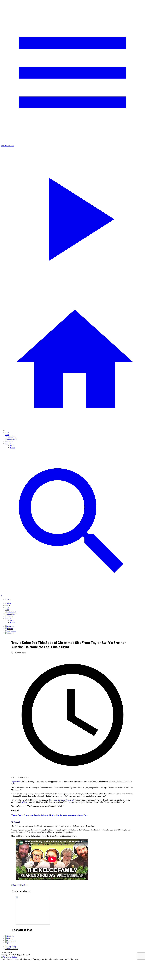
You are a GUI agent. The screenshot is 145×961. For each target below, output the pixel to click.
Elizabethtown (11, 439)
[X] (9, 629)
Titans (12, 447)
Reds (12, 445)
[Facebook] (9, 626)
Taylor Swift (16, 781)
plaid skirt (24, 802)
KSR (7, 432)
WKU (7, 434)
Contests (8, 441)
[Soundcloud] (10, 631)
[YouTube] (9, 633)
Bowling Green (10, 437)
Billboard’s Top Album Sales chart (61, 800)
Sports (8, 443)
